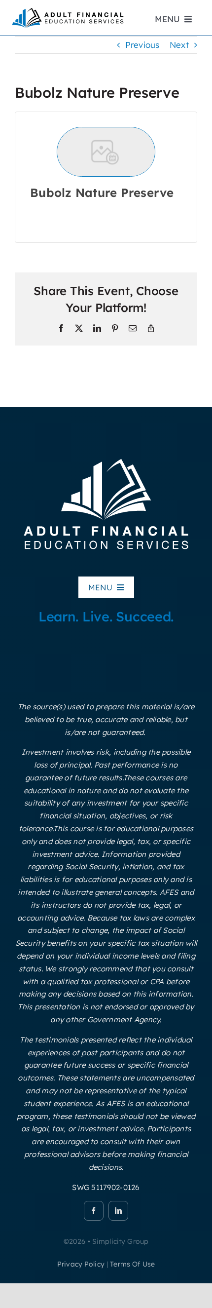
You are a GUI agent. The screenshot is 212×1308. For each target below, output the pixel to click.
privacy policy (81, 1264)
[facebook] (94, 1211)
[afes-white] (106, 457)
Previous (142, 44)
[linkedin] (118, 1211)
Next (179, 44)
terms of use (132, 1264)
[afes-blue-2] (67, 10)
